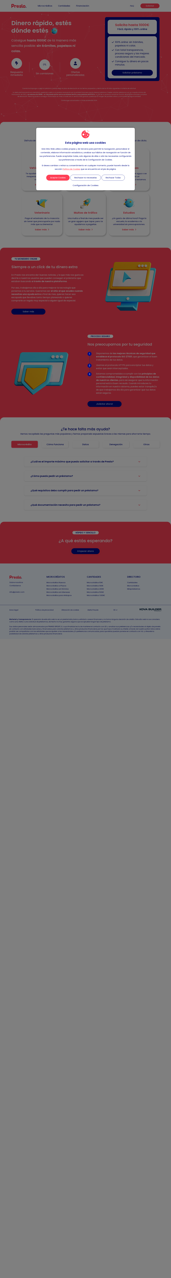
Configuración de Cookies (85, 185)
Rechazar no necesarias (85, 177)
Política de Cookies (71, 169)
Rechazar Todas (113, 177)
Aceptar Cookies (58, 177)
